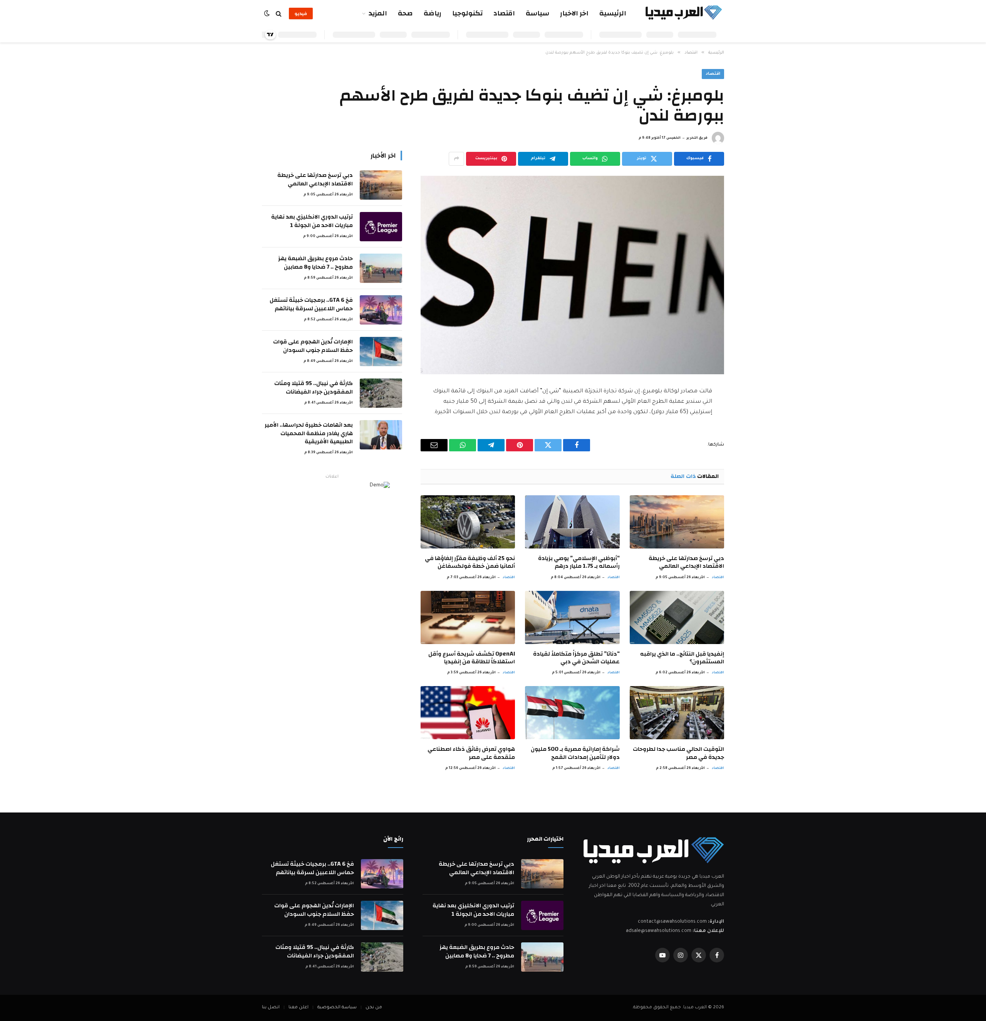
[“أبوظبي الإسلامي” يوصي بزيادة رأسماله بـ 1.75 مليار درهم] (572, 521)
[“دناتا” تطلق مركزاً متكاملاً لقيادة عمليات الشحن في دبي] (572, 617)
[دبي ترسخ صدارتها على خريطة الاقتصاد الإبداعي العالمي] (677, 521)
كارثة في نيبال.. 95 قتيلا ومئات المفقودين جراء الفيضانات (313, 387)
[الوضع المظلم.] (268, 13)
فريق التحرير (697, 138)
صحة (405, 13)
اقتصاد (504, 13)
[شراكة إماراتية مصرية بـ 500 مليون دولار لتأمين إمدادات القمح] (572, 712)
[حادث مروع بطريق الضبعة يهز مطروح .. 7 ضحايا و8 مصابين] (381, 268)
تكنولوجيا (467, 13)
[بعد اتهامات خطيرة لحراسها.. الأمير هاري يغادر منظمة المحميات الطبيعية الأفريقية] (381, 434)
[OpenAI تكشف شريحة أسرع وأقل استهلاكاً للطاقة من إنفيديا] (468, 617)
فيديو (301, 13)
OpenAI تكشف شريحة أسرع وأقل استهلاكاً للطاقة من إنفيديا (471, 658)
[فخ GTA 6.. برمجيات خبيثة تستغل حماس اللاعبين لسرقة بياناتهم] (381, 310)
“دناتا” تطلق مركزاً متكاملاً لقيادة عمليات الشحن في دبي (576, 658)
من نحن (374, 1007)
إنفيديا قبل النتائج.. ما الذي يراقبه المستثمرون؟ (682, 658)
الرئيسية (612, 13)
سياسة (537, 13)
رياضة (432, 13)
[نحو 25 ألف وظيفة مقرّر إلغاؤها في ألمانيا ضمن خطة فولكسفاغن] (468, 521)
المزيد (378, 13)
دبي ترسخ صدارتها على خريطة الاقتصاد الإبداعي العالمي (686, 562)
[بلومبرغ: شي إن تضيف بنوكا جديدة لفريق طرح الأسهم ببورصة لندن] (572, 275)
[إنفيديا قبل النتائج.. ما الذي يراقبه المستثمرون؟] (677, 617)
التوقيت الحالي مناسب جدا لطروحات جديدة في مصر (678, 753)
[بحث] (278, 13)
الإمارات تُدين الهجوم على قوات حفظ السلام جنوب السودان (313, 346)
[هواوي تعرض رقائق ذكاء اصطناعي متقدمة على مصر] (468, 712)
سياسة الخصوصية (337, 1007)
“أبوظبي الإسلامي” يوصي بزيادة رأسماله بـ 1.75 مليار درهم (578, 562)
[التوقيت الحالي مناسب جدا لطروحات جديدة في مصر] (677, 712)
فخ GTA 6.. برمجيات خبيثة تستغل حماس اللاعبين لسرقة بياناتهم (311, 304)
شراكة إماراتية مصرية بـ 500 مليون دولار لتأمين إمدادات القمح (575, 753)
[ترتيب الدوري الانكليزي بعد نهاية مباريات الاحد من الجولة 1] (381, 226)
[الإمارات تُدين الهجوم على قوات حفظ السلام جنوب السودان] (381, 351)
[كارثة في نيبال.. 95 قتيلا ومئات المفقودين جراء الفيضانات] (381, 393)
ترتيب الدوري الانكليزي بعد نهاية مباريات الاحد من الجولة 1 (312, 221)
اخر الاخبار (574, 13)
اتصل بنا (271, 1007)
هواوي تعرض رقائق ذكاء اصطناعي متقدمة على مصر (471, 753)
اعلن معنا (298, 1007)
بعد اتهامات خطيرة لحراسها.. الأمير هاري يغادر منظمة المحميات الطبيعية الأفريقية (309, 433)
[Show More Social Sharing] (456, 159)
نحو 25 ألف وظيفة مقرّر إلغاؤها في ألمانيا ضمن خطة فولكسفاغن (470, 562)
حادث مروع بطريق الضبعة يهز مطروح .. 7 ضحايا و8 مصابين (315, 262)
